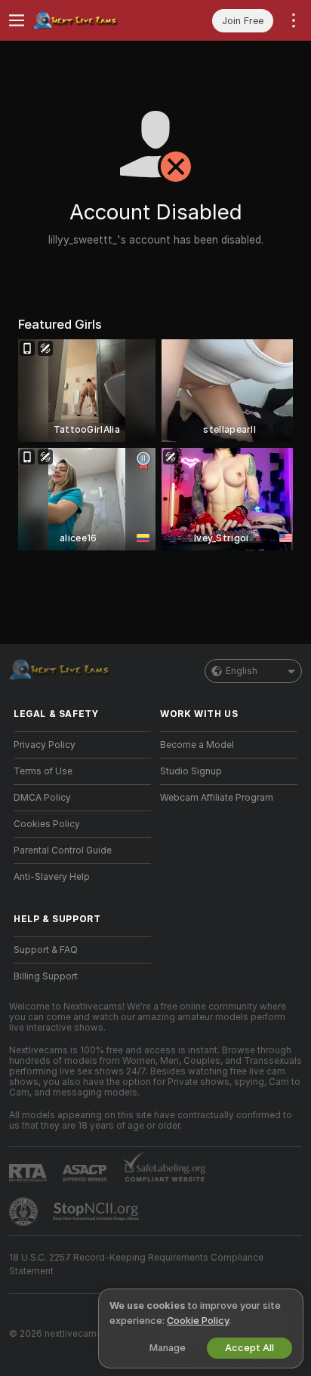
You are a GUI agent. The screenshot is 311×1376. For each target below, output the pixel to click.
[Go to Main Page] (94, 20)
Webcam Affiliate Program (216, 797)
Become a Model (197, 745)
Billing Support (46, 976)
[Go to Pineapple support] (25, 1211)
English (241, 671)
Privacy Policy (44, 745)
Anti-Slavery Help (52, 877)
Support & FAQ (46, 950)
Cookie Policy (198, 1320)
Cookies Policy (47, 824)
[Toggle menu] (16, 20)
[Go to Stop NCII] (97, 1212)
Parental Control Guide (63, 850)
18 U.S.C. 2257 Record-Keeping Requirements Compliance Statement (136, 1264)
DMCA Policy (42, 797)
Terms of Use (43, 771)
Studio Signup (191, 771)
